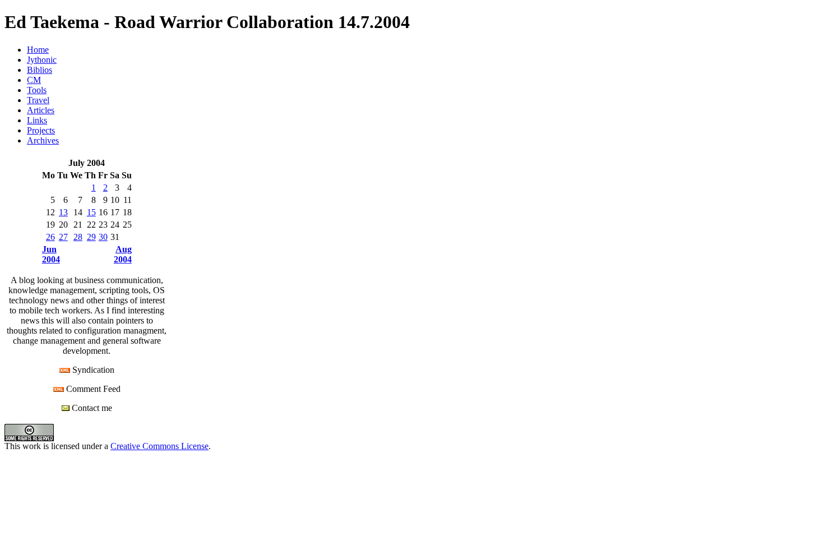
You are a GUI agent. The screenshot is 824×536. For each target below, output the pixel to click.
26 (50, 237)
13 (63, 212)
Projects (41, 130)
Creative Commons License (159, 446)
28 (77, 237)
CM (34, 80)
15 (91, 212)
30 (103, 237)
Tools (37, 90)
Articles (40, 110)
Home (38, 49)
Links (37, 120)
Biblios (39, 70)
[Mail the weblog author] (66, 408)
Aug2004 (123, 254)
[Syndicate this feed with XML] (64, 370)
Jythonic (42, 59)
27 (63, 237)
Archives (43, 140)
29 (91, 237)
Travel (38, 100)
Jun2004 (51, 254)
